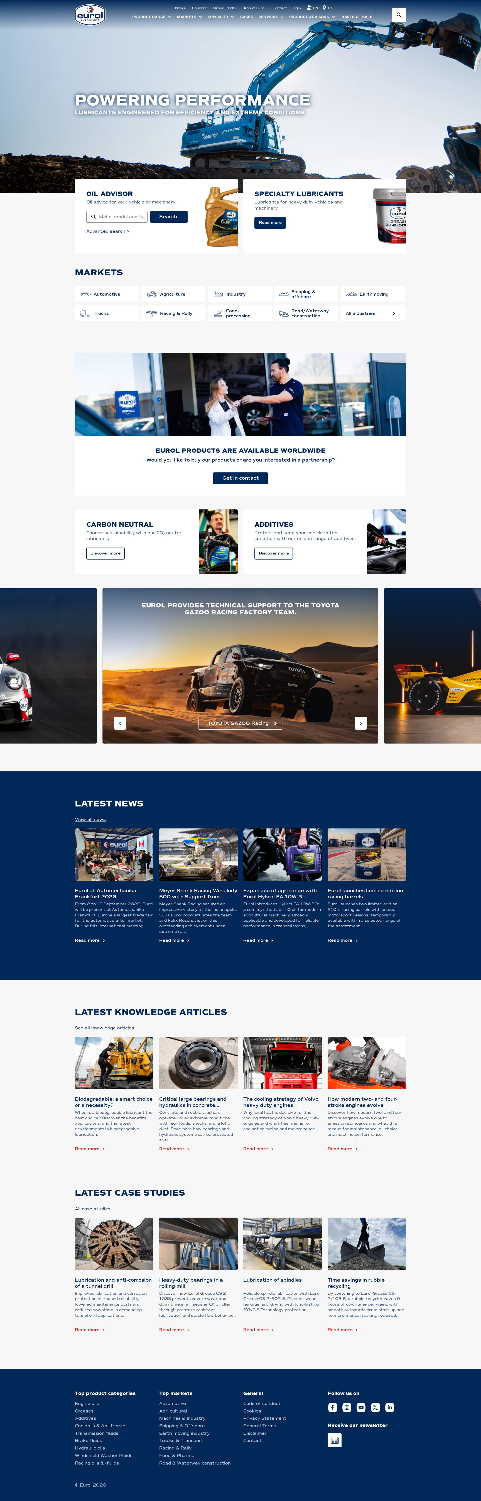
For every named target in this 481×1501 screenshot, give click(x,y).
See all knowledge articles (104, 1028)
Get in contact (240, 478)
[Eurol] (93, 15)
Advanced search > (107, 231)
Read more (87, 940)
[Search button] (399, 15)
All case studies (93, 1208)
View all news (90, 819)
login (297, 8)
